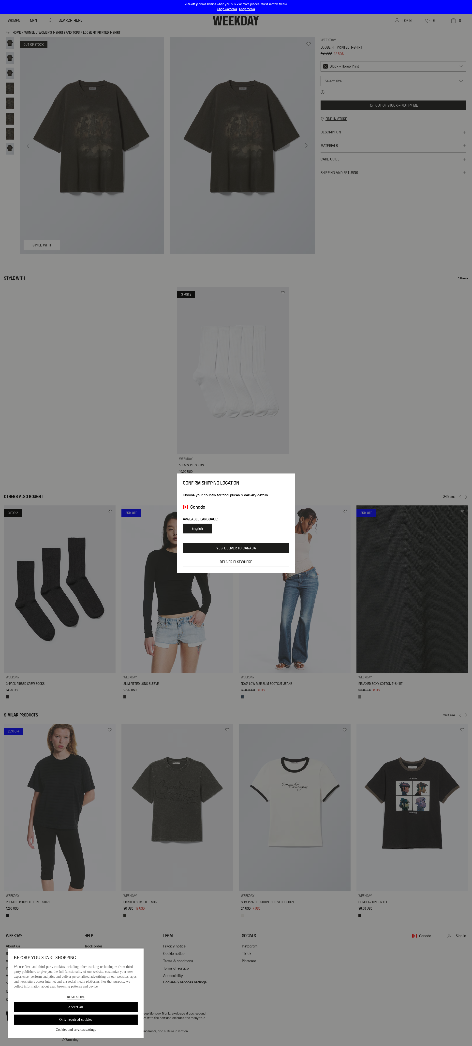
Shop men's (247, 9)
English (197, 528)
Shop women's (227, 9)
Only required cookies (75, 1019)
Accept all (75, 1007)
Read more (76, 997)
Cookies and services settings (76, 1030)
